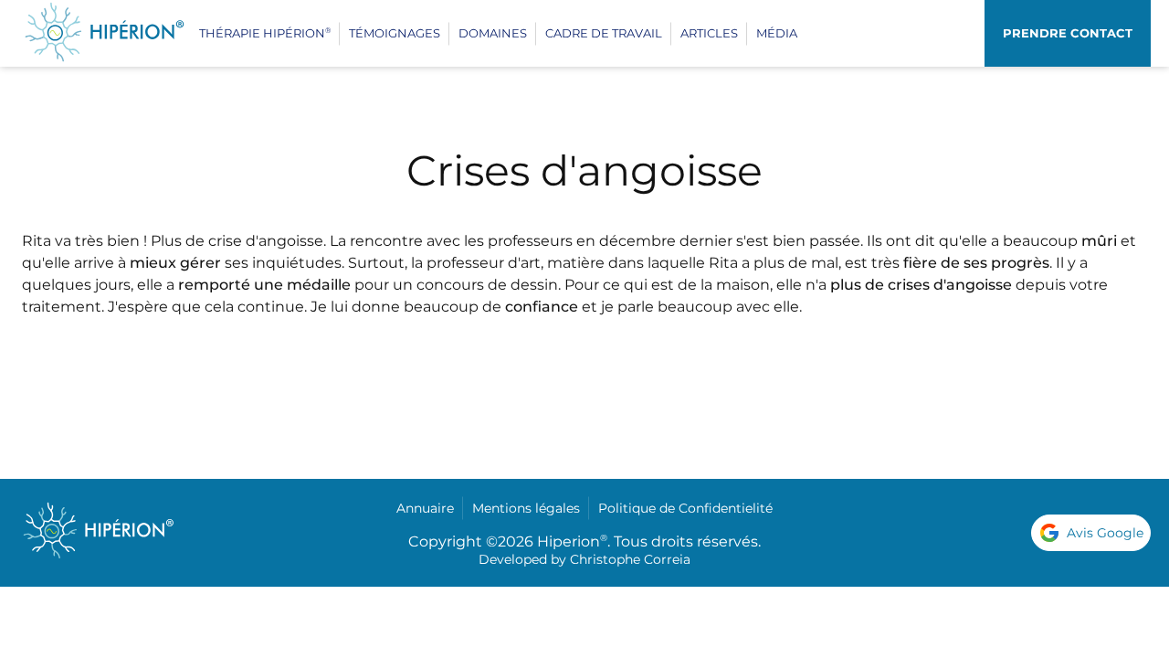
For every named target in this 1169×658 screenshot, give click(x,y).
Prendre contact (1067, 33)
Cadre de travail (603, 33)
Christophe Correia (630, 559)
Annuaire (425, 508)
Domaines (492, 33)
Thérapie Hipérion (265, 33)
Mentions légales (526, 508)
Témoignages (394, 33)
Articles (709, 33)
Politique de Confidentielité (685, 508)
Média (776, 33)
